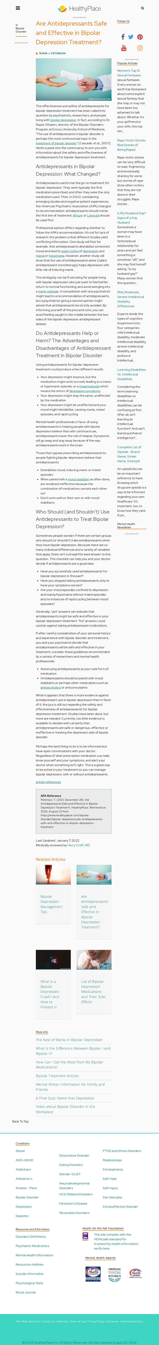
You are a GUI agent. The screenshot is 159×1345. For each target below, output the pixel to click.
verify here (101, 1248)
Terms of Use (78, 1321)
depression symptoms (84, 391)
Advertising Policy (131, 1321)
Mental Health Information (34, 1255)
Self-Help (110, 1179)
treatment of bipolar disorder (56, 143)
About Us (34, 1321)
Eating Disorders (71, 1165)
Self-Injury (110, 1188)
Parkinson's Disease (73, 1203)
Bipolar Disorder (27, 1197)
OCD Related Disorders (76, 1194)
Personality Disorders (74, 1213)
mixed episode (89, 386)
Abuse (20, 1151)
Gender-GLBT (70, 1174)
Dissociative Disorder (74, 1155)
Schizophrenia (113, 1169)
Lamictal (93, 215)
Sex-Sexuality (112, 1197)
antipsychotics (51, 687)
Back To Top (20, 1121)
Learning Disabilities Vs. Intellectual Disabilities (131, 374)
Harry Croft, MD (78, 845)
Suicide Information (30, 1274)
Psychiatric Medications (32, 1246)
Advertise (62, 1321)
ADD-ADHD (24, 1160)
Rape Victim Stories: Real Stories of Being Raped (131, 145)
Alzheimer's (24, 1179)
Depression (24, 1207)
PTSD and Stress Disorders (122, 1151)
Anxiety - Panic (26, 1188)
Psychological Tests (29, 1283)
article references (48, 782)
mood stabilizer (78, 479)
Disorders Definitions (31, 1237)
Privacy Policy (96, 1321)
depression (91, 251)
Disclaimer (112, 1321)
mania (40, 256)
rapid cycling (70, 251)
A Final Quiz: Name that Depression (65, 1098)
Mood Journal (26, 1292)
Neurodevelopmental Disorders (74, 1185)
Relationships (112, 1160)
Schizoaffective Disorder (120, 1207)
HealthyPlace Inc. (46, 1343)
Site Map (21, 1321)
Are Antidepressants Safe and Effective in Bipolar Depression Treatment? (94, 911)
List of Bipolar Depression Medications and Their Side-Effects (93, 991)
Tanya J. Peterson (52, 53)
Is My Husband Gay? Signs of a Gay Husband (131, 217)
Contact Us (48, 1321)
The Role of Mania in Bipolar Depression (69, 1039)
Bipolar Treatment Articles (57, 1075)
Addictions (23, 1169)
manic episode (48, 291)
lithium (78, 215)
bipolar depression (63, 120)
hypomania (57, 256)
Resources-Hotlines (29, 1264)
